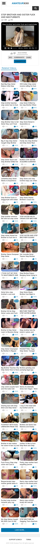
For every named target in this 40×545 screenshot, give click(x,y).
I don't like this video (14, 53)
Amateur (20, 3)
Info (10, 57)
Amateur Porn (18, 543)
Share (28, 57)
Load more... (20, 530)
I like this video (11, 53)
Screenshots (19, 57)
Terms (28, 539)
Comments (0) (20, 61)
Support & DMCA (15, 539)
